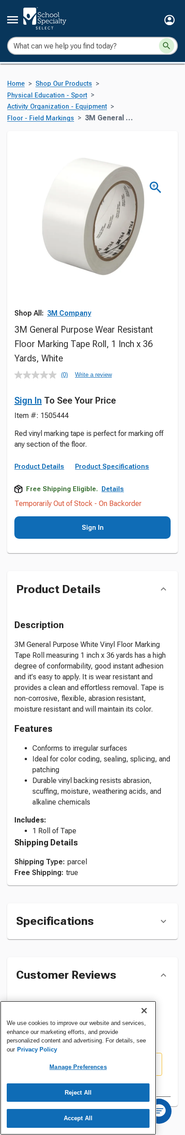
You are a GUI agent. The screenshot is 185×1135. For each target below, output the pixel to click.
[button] (169, 20)
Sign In (28, 400)
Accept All (78, 1118)
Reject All (78, 1092)
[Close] (144, 1011)
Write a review (93, 374)
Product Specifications (112, 466)
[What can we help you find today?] (166, 45)
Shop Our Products (63, 84)
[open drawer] (12, 20)
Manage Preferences (77, 1067)
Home (16, 84)
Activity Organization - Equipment (57, 106)
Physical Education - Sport (47, 95)
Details (112, 489)
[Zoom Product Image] (156, 187)
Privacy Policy (37, 1049)
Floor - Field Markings (40, 118)
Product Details (39, 466)
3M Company (69, 313)
